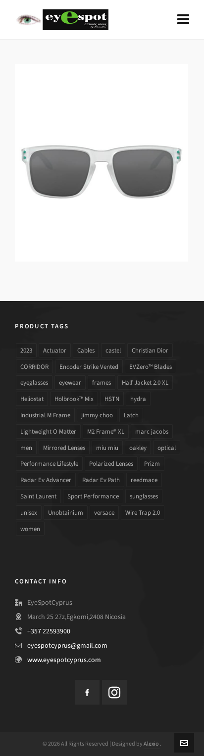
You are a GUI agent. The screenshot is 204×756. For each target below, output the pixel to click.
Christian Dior (150, 350)
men (26, 448)
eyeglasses (34, 382)
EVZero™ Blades (150, 366)
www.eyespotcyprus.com (64, 660)
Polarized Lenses (111, 463)
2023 (26, 350)
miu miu (107, 448)
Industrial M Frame (45, 415)
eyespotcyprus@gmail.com (67, 645)
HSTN (111, 399)
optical (166, 448)
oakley (138, 448)
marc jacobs (151, 431)
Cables (86, 350)
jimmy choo (97, 415)
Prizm (152, 463)
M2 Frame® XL (105, 431)
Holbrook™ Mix (74, 399)
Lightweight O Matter (48, 431)
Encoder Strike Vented (88, 366)
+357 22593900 (48, 631)
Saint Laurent (38, 496)
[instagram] (114, 692)
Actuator (54, 350)
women (30, 529)
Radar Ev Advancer (45, 480)
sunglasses (144, 496)
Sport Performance (93, 496)
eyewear (70, 382)
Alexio (152, 744)
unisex (28, 512)
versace (104, 512)
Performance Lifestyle (49, 463)
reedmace (144, 480)
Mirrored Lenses (64, 448)
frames (101, 382)
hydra (138, 399)
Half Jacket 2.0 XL (145, 382)
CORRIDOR (34, 366)
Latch (131, 415)
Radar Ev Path (101, 480)
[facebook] (87, 692)
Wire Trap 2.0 (142, 512)
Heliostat (32, 399)
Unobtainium (65, 512)
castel (113, 350)
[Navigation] (183, 20)
